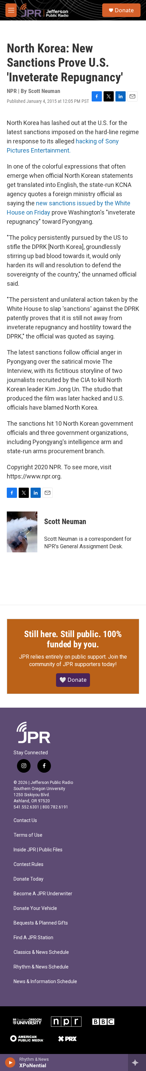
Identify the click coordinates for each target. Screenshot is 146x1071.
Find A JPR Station (33, 937)
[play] (10, 1062)
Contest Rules (28, 864)
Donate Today (28, 879)
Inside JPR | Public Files (38, 849)
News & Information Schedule (45, 981)
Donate (124, 10)
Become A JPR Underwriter (43, 893)
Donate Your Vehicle (35, 908)
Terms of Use (28, 835)
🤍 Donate (73, 679)
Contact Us (25, 820)
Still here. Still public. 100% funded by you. (73, 639)
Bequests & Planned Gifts (41, 923)
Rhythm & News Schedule (41, 967)
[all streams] (137, 1062)
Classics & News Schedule (41, 952)
